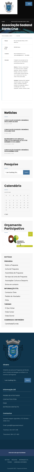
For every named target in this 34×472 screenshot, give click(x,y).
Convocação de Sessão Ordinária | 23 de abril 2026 (16, 130)
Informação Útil (11, 288)
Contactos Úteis (10, 292)
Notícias (10, 113)
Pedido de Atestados (12, 296)
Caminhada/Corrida (11, 324)
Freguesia (8, 261)
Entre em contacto (11, 284)
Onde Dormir (9, 316)
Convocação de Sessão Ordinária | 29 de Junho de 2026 (16, 121)
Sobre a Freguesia (11, 265)
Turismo (7, 304)
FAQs (7, 300)
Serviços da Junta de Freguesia (16, 277)
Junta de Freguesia (12, 269)
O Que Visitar (10, 308)
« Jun (6, 214)
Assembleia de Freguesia (14, 273)
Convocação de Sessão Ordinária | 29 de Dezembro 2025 (16, 150)
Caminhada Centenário (14, 320)
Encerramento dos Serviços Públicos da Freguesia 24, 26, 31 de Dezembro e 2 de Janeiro (15, 140)
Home (3, 21)
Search (26, 172)
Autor (18, 36)
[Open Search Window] (31, 16)
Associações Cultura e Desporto (16, 280)
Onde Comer (9, 312)
